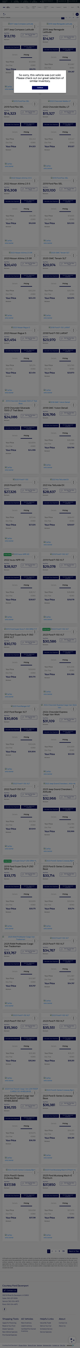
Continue (40, 87)
